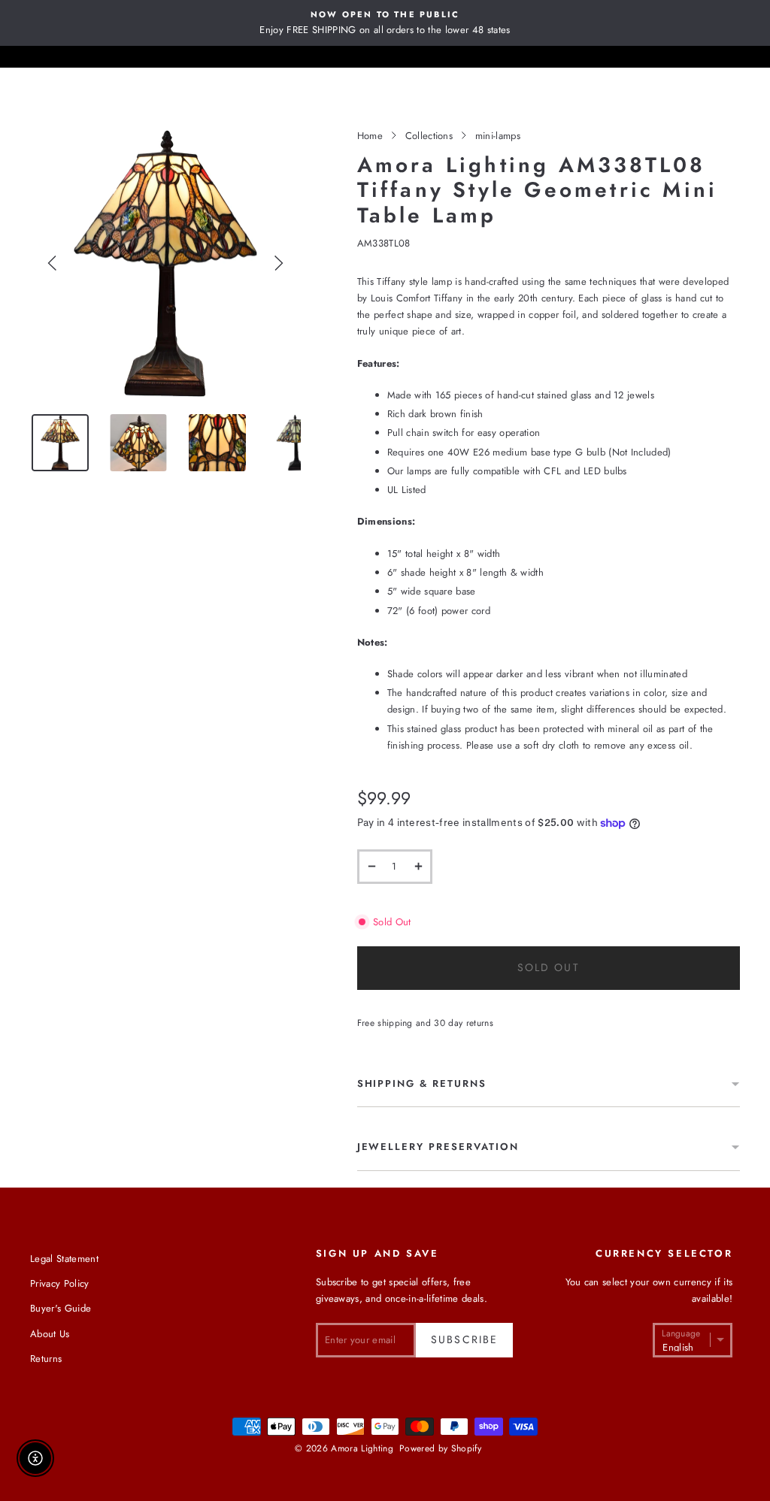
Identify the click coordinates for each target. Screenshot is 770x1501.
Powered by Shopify (440, 1448)
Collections (429, 136)
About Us (50, 1334)
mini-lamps (497, 136)
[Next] (278, 263)
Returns (46, 1358)
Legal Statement (64, 1258)
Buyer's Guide (60, 1308)
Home (370, 136)
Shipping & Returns (422, 1083)
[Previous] (53, 263)
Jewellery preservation (438, 1146)
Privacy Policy (59, 1283)
